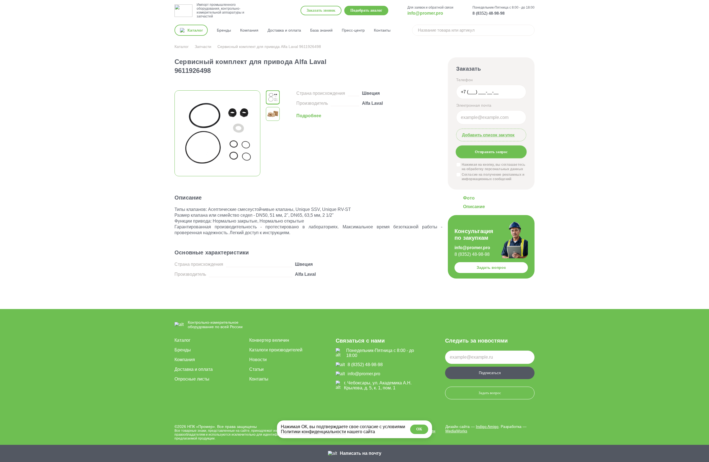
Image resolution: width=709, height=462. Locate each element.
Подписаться (490, 373)
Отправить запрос (491, 152)
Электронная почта (473, 105)
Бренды (224, 30)
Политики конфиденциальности (313, 431)
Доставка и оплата (284, 30)
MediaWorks (456, 431)
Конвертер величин (269, 340)
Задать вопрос (491, 267)
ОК (419, 429)
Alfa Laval (372, 103)
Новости (258, 359)
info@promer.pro (425, 13)
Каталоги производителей (275, 350)
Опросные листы (191, 379)
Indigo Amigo (487, 426)
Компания (249, 30)
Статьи (256, 369)
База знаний (321, 30)
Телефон (464, 80)
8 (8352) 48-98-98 (488, 13)
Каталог (182, 340)
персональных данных (504, 169)
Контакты (382, 30)
